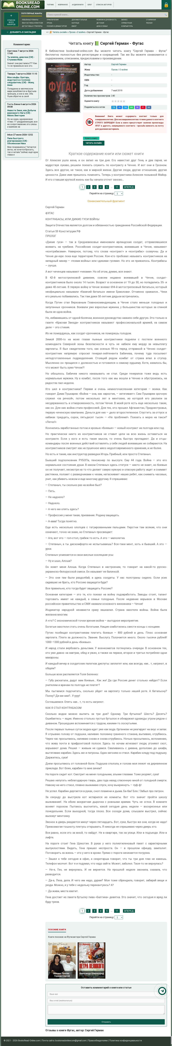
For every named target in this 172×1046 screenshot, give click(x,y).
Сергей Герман (118, 64)
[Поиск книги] (166, 15)
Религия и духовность (106, 20)
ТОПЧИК (50, 5)
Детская (100, 23)
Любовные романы (30, 20)
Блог (90, 5)
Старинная (151, 20)
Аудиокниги (77, 5)
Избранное (63, 5)
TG (114, 107)
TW (125, 107)
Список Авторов (104, 5)
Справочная (126, 23)
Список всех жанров (11, 22)
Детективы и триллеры (32, 26)
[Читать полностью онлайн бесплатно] (23, 4)
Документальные (79, 20)
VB (137, 107)
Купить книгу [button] (91, 138)
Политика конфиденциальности (125, 1040)
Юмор (74, 26)
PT (143, 107)
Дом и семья (102, 26)
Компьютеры (127, 26)
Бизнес (124, 20)
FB (120, 107)
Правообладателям (98, 1040)
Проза (49, 23)
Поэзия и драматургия (57, 26)
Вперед (129, 187)
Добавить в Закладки (23, 32)
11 (117, 187)
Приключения (53, 20)
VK (149, 107)
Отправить (106, 1022)
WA (131, 107)
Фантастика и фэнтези (32, 23)
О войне (123, 69)
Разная (149, 23)
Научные (75, 23)
